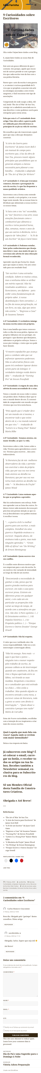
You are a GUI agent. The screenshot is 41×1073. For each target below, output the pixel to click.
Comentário (8, 972)
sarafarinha (22, 882)
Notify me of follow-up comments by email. (19, 1027)
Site (4, 1018)
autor (34, 886)
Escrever (20, 888)
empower (15, 884)
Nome (6, 1000)
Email (6, 1009)
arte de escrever (27, 886)
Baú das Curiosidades (10, 888)
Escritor (26, 888)
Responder (8, 925)
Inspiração (22, 884)
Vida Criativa (14, 886)
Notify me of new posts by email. (16, 1031)
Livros (28, 884)
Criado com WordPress (10, 1070)
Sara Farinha (11, 5)
